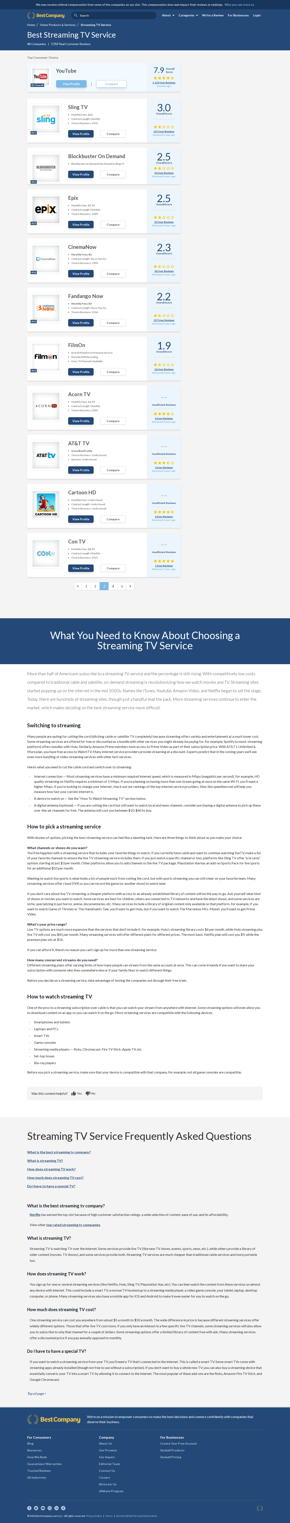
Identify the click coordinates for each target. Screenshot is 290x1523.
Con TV (77, 541)
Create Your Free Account (178, 1443)
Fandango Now (85, 296)
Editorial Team (109, 1464)
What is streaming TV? (45, 1161)
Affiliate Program (111, 1491)
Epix (73, 198)
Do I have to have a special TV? (51, 1186)
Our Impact (107, 1457)
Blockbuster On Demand (96, 156)
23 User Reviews (164, 172)
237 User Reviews (163, 131)
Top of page (37, 1393)
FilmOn (76, 345)
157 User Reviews (163, 320)
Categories (189, 15)
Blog (30, 1443)
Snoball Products (172, 1450)
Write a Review (213, 15)
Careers (104, 1477)
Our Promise (108, 1450)
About (169, 15)
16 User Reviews (164, 369)
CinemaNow (82, 247)
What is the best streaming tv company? (59, 1152)
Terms (109, 1515)
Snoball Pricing (170, 1457)
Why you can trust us (239, 4)
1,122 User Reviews (163, 82)
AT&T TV (78, 443)
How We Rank (37, 1457)
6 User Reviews (164, 516)
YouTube (66, 71)
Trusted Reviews (39, 1470)
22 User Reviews (164, 222)
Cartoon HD (82, 492)
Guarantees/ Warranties (44, 1464)
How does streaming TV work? (51, 1169)
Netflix (35, 1214)
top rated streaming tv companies (73, 1225)
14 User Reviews (164, 271)
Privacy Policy (94, 1515)
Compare (111, 84)
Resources (34, 1450)
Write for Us (108, 1484)
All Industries (36, 1477)
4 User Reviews (164, 418)
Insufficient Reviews (164, 404)
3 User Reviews (164, 467)
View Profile (71, 84)
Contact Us (107, 1470)
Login (257, 15)
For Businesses (238, 15)
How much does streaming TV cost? (55, 1178)
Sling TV (78, 107)
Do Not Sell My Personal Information (136, 1515)
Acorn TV (79, 394)
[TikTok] (63, 1508)
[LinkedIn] (56, 1508)
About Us (105, 1443)
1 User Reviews (164, 565)
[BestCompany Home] (45, 15)
